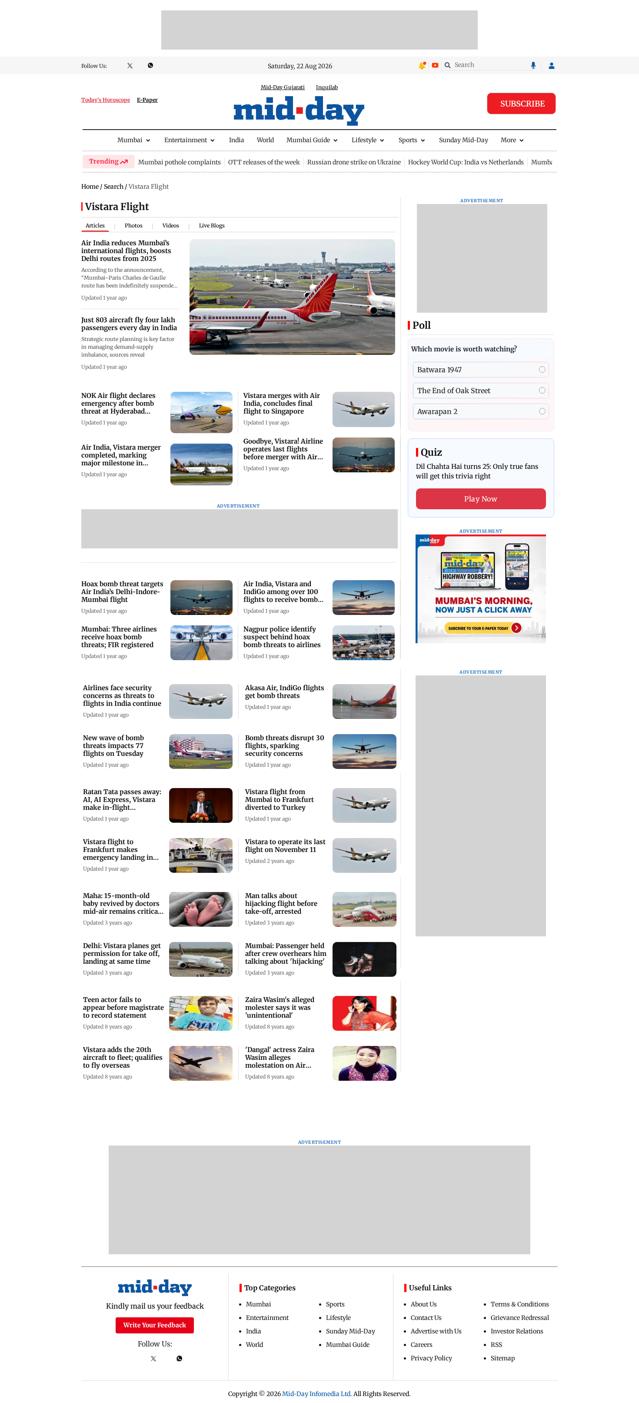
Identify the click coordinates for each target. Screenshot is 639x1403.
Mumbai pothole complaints (179, 162)
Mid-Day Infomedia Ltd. (317, 1394)
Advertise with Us (436, 1331)
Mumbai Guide (308, 140)
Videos (171, 225)
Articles (95, 225)
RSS (496, 1345)
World (265, 140)
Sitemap (503, 1358)
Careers (422, 1345)
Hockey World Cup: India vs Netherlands (466, 162)
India (236, 140)
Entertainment (185, 140)
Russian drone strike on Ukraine (354, 162)
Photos (134, 225)
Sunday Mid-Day (463, 140)
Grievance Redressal (520, 1318)
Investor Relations (517, 1331)
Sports (408, 140)
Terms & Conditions (520, 1304)
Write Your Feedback (154, 1325)
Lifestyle (364, 140)
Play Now (480, 498)
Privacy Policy (431, 1358)
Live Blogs (212, 225)
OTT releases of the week (264, 162)
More (508, 140)
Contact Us (426, 1318)
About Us (424, 1304)
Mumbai (130, 140)
